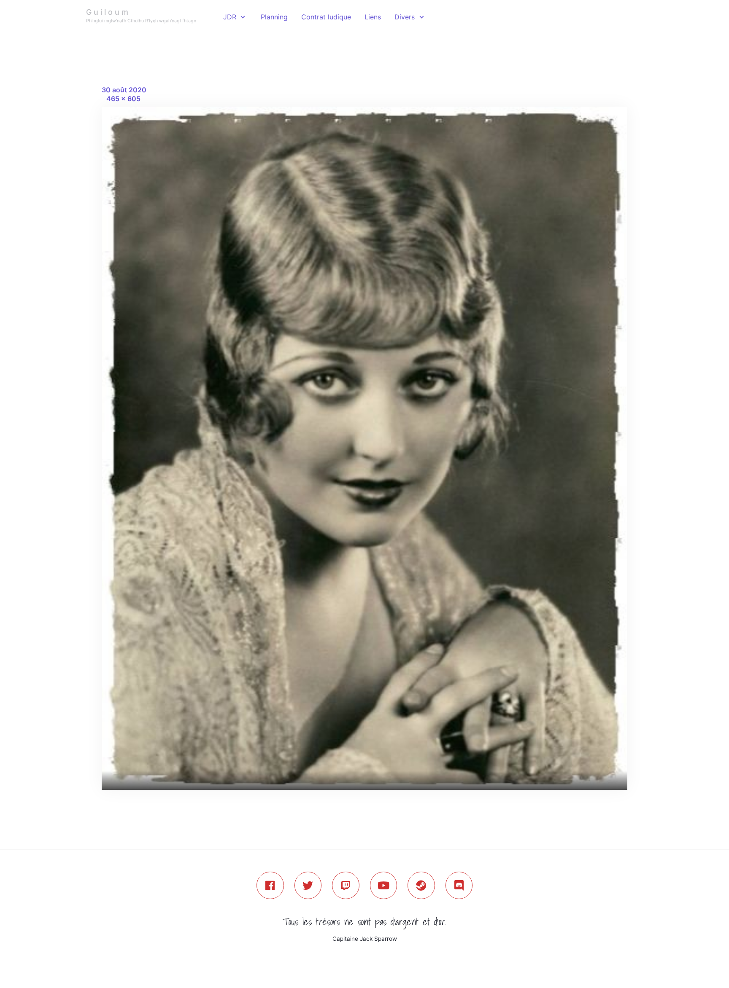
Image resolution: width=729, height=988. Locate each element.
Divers (404, 17)
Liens (372, 17)
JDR (229, 17)
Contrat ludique (326, 17)
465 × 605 (123, 98)
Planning (274, 17)
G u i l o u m (107, 12)
